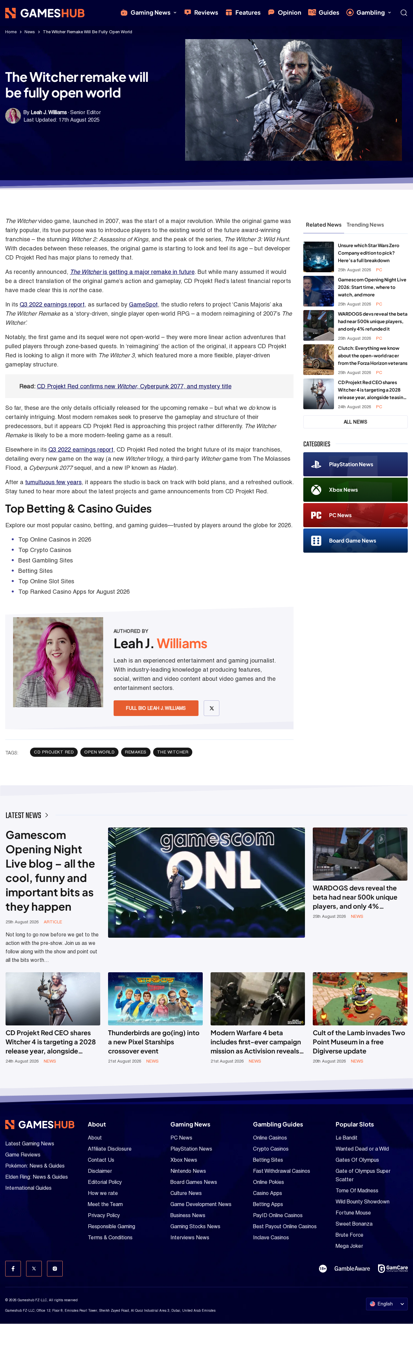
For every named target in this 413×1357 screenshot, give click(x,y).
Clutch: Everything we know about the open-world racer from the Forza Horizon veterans (372, 355)
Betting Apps (268, 1204)
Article (53, 921)
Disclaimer (100, 1171)
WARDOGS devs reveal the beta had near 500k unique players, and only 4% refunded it (372, 321)
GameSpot (143, 304)
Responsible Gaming (111, 1226)
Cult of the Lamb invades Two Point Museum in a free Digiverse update (359, 1041)
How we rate (103, 1193)
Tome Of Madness (357, 1190)
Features (248, 12)
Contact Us (101, 1160)
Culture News (186, 1193)
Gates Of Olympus (357, 1160)
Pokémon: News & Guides (35, 1166)
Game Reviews (22, 1155)
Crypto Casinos (271, 1149)
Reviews (206, 12)
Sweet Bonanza (354, 1224)
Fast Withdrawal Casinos (281, 1171)
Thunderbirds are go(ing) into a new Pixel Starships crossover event (153, 1041)
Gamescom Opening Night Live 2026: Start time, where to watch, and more (372, 286)
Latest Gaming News (29, 1144)
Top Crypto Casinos (44, 549)
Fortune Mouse (353, 1213)
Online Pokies (268, 1182)
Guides (329, 12)
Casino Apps (267, 1193)
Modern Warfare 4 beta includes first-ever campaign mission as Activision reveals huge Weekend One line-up (256, 1041)
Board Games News (193, 1182)
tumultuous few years (53, 482)
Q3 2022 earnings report (52, 304)
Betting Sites (35, 570)
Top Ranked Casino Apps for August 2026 (74, 591)
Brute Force (349, 1235)
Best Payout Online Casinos (285, 1226)
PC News (340, 515)
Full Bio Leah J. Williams (156, 708)
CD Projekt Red (54, 752)
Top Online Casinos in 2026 (54, 539)
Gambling (371, 12)
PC (379, 269)
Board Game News (352, 540)
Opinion (289, 12)
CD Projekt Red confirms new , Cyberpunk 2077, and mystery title (134, 386)
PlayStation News (351, 464)
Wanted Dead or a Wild (362, 1149)
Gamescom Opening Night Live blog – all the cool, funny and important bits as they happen (50, 870)
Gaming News (150, 12)
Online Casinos (270, 1138)
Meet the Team (105, 1204)
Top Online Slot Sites (46, 581)
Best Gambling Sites (45, 560)
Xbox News (343, 489)
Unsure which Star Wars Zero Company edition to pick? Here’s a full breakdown (368, 252)
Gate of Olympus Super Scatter (363, 1175)
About (95, 1138)
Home (11, 31)
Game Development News (200, 1204)
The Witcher (173, 752)
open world (99, 752)
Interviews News (189, 1237)
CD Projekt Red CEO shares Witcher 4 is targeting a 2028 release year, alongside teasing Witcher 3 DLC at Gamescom (372, 390)
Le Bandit (346, 1138)
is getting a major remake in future (132, 271)
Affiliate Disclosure (110, 1149)
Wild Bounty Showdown (362, 1202)
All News (356, 422)
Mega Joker (349, 1246)
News (29, 31)
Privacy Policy (104, 1215)
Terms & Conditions (110, 1237)
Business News (187, 1215)
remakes (136, 752)
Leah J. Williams (49, 112)
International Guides (28, 1188)
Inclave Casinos (271, 1237)
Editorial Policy (105, 1182)
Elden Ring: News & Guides (36, 1177)
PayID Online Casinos (278, 1215)
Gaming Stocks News (195, 1226)
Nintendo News (188, 1171)
